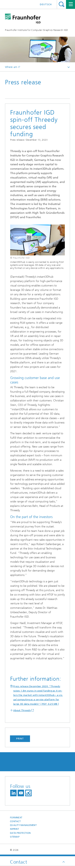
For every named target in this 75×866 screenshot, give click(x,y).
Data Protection (20, 833)
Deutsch (46, 4)
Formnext (16, 817)
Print (20, 738)
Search (61, 4)
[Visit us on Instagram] (28, 793)
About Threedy (22, 710)
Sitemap (14, 837)
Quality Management (23, 825)
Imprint (14, 829)
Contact (15, 821)
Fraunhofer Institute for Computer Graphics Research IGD (36, 30)
